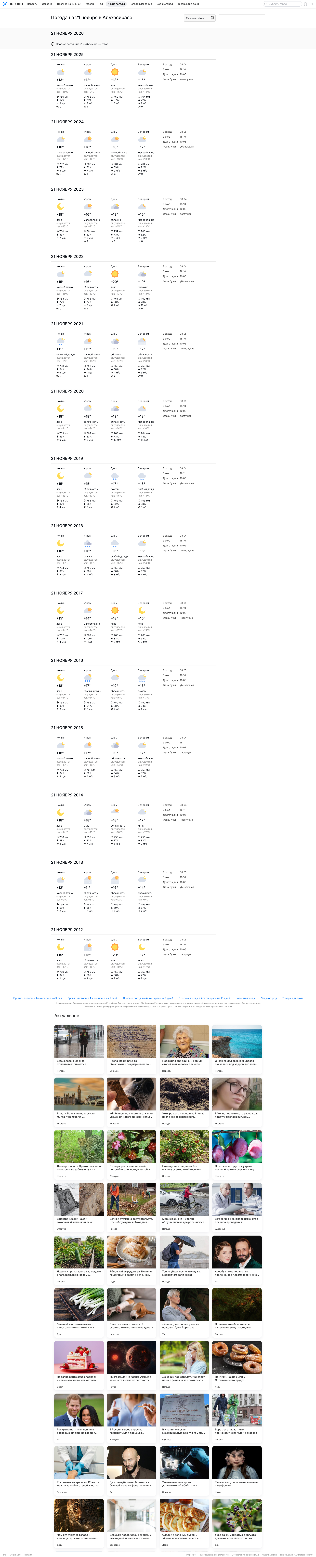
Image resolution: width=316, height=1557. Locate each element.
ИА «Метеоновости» (303, 1555)
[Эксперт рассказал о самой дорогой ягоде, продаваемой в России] (131, 1155)
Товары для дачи (292, 998)
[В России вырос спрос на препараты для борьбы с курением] (131, 1418)
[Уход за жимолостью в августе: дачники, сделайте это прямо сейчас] (237, 1523)
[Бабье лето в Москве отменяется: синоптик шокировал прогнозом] (79, 1049)
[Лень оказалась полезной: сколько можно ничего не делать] (131, 1313)
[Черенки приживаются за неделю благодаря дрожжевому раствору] (79, 1260)
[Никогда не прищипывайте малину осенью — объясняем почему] (184, 1155)
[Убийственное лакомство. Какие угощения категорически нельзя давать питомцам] (131, 1102)
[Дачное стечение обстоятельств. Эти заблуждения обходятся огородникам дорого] (131, 1207)
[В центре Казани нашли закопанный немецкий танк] (79, 1207)
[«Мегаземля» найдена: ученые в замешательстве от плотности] (131, 1365)
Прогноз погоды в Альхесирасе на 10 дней (204, 998)
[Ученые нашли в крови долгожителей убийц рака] (184, 1471)
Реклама (28, 1555)
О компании (15, 1555)
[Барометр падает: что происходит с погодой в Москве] (237, 1418)
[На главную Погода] (15, 4)
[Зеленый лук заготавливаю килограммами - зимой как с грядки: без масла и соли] (79, 1313)
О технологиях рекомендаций (245, 1555)
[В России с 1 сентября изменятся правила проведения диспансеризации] (237, 1207)
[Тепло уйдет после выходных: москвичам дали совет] (184, 1260)
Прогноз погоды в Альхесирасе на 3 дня (37, 998)
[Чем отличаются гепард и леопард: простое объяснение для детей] (79, 1523)
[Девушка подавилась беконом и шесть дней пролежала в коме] (131, 1523)
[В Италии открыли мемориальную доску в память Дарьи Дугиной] (184, 1418)
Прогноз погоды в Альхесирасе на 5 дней (92, 998)
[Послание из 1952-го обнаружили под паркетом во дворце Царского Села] (131, 1049)
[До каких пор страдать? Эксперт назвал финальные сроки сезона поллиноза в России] (184, 1365)
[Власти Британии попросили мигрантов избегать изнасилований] (79, 1102)
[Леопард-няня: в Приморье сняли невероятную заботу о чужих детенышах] (79, 1155)
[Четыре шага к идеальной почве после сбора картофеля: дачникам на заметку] (184, 1102)
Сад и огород (269, 998)
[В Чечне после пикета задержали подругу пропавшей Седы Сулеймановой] (237, 1102)
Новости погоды (245, 998)
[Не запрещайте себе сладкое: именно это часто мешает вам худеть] (79, 1365)
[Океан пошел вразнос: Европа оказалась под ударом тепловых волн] (237, 1049)
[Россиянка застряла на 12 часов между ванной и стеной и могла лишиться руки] (79, 1471)
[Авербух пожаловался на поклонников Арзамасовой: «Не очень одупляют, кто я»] (237, 1260)
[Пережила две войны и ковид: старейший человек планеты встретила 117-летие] (184, 1049)
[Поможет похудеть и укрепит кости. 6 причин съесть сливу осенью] (237, 1155)
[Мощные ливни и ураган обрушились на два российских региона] (184, 1207)
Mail (5, 1555)
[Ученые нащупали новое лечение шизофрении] (237, 1471)
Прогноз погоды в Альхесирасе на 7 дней (148, 998)
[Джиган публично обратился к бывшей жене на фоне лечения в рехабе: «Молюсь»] (131, 1471)
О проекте (191, 1555)
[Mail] (5, 4)
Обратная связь (269, 1555)
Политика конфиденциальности (214, 1555)
